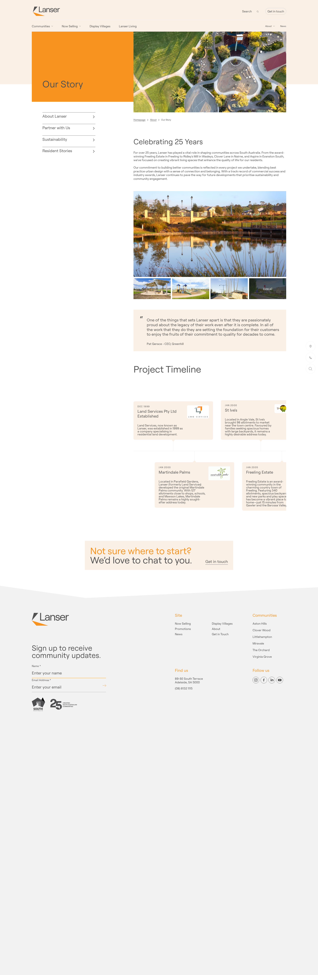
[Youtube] (279, 680)
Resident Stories (57, 150)
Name (36, 666)
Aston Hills (260, 623)
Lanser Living (128, 26)
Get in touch (275, 11)
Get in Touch (220, 634)
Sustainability (54, 139)
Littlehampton (262, 637)
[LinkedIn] (271, 680)
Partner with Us (56, 127)
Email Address (41, 680)
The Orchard (261, 650)
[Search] (258, 11)
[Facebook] (264, 680)
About (153, 119)
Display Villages (100, 26)
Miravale (258, 643)
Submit (104, 685)
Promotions (183, 629)
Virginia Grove (262, 656)
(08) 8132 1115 (183, 688)
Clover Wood (261, 630)
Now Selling (183, 623)
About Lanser (54, 116)
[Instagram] (256, 680)
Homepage (139, 119)
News (283, 26)
